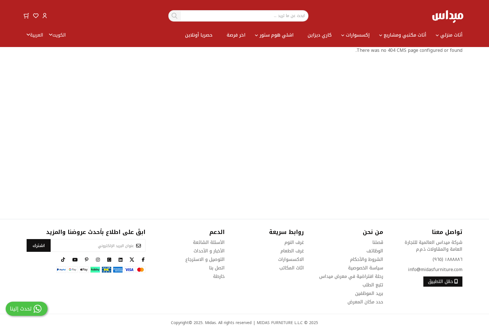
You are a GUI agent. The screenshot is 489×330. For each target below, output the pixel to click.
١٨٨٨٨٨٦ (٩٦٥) (447, 259)
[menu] (264, 35)
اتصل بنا (217, 267)
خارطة (219, 276)
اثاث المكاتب (291, 267)
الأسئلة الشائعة (209, 242)
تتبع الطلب (373, 284)
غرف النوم (294, 242)
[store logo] (447, 16)
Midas (210, 323)
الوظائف (374, 250)
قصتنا (377, 242)
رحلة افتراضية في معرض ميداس (351, 276)
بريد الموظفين (369, 293)
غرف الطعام (292, 250)
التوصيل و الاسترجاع (205, 259)
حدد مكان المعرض (365, 301)
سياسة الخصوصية (365, 267)
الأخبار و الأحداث (209, 250)
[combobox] (238, 15)
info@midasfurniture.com (435, 269)
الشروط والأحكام (366, 259)
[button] (44, 15)
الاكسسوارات (291, 259)
